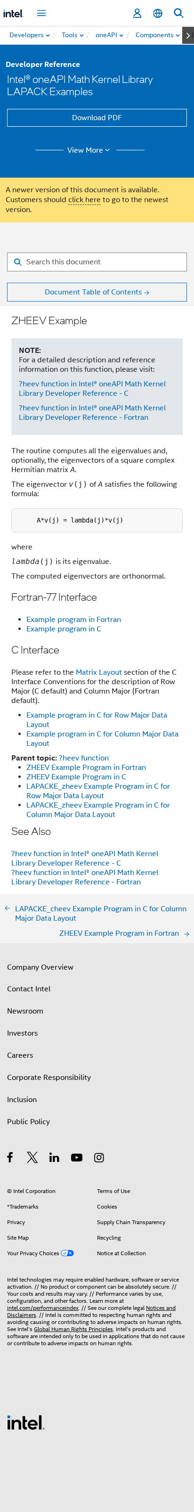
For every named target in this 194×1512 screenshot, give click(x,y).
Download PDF (97, 118)
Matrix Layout (99, 672)
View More (85, 150)
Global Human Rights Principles (73, 1328)
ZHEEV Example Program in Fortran (86, 767)
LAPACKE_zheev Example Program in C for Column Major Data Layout (98, 810)
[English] (158, 13)
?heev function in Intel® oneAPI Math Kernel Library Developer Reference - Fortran (92, 412)
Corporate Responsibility (49, 1077)
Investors (22, 1033)
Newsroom (25, 1011)
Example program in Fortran (73, 619)
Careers (20, 1055)
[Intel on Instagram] (99, 1159)
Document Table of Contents (93, 292)
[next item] (188, 35)
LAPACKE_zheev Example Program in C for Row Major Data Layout (98, 791)
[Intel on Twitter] (32, 1159)
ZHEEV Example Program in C (76, 777)
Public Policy (28, 1122)
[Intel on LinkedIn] (55, 1159)
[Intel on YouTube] (77, 1159)
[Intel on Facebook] (10, 1159)
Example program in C (63, 629)
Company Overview (40, 967)
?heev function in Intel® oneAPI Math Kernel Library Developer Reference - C (92, 388)
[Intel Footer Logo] (26, 1422)
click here (84, 199)
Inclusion (22, 1099)
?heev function (84, 758)
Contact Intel (28, 989)
